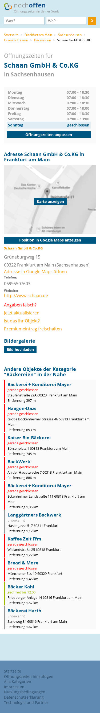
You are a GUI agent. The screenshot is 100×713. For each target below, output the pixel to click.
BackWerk (18, 461)
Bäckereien (42, 40)
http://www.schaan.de (26, 295)
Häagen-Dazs (21, 408)
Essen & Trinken (16, 40)
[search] (92, 21)
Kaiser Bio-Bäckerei (29, 438)
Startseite (11, 34)
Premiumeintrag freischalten (33, 329)
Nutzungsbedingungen (24, 691)
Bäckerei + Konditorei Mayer (39, 384)
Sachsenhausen (70, 34)
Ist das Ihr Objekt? (22, 321)
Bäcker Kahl (20, 587)
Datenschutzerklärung (24, 697)
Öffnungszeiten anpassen (48, 134)
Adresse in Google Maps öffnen (35, 271)
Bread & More (22, 563)
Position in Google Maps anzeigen (50, 240)
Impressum (14, 686)
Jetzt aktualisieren (21, 313)
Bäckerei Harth (24, 611)
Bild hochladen (20, 349)
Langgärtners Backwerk (34, 515)
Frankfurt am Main (38, 34)
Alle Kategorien (17, 681)
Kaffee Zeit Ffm (24, 539)
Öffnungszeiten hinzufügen (28, 676)
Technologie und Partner (26, 702)
